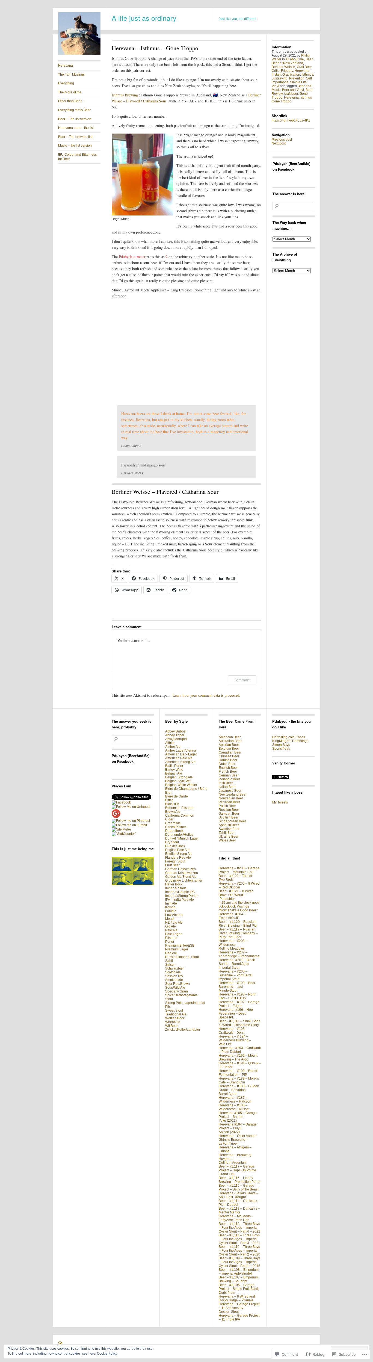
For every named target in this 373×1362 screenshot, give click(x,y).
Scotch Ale (173, 972)
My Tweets (280, 802)
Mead (169, 919)
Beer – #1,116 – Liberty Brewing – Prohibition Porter (239, 1180)
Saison (170, 965)
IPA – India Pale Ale (179, 900)
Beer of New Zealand (287, 63)
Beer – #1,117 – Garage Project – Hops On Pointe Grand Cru (237, 1170)
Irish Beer (226, 783)
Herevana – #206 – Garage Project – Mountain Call (239, 870)
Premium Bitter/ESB (179, 945)
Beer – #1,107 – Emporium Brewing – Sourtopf (239, 1279)
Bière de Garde (176, 796)
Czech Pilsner (175, 827)
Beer (309, 59)
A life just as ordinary (144, 18)
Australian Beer (230, 741)
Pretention (296, 78)
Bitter (169, 800)
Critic (275, 71)
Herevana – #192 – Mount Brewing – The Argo (238, 1057)
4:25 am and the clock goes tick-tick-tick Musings (239, 904)
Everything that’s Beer (74, 110)
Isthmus (307, 74)
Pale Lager (173, 934)
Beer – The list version (74, 119)
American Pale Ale (179, 758)
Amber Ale (172, 747)
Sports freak (281, 749)
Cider (169, 819)
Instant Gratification (286, 74)
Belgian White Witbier (181, 785)
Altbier (170, 743)
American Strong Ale (180, 762)
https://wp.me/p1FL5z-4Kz (291, 120)
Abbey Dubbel (176, 731)
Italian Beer (227, 787)
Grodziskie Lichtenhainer (183, 880)
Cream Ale (173, 823)
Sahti (169, 961)
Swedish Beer (229, 829)
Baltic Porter (174, 766)
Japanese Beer (230, 791)
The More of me (69, 92)
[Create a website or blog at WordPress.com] (60, 1343)
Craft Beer (304, 67)
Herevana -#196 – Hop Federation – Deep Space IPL (236, 1013)
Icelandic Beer (229, 779)
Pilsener (171, 938)
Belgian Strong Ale (179, 777)
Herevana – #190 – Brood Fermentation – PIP (238, 1073)
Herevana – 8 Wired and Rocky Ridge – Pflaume (237, 1298)
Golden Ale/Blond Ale (181, 877)
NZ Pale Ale (174, 922)
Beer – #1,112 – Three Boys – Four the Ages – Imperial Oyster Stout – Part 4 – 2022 (239, 1227)
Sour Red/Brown (177, 984)
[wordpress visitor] (280, 778)
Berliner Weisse (283, 67)
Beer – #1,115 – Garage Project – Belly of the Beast (238, 1187)
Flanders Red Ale (178, 857)
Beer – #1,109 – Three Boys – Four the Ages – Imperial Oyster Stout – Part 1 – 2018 (239, 1262)
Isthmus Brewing (125, 95)
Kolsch (170, 907)
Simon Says (281, 745)
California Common (179, 815)
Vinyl (275, 86)
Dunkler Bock (175, 846)
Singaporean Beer (232, 821)
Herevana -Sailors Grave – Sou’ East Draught (238, 1195)
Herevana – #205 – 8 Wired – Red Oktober (239, 885)
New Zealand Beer (233, 794)
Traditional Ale (176, 1014)
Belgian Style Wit (177, 781)
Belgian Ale (173, 773)
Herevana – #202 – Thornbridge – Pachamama (239, 954)
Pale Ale (171, 930)
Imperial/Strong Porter (181, 896)
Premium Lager (176, 949)
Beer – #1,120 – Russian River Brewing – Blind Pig (238, 923)
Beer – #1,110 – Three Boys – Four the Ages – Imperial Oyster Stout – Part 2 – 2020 (239, 1250)
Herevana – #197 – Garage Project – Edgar (239, 1004)
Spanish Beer (229, 825)
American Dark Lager (181, 754)
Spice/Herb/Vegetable (181, 995)
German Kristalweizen (181, 873)
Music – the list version (75, 145)
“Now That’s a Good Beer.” (238, 910)
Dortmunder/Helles (179, 835)
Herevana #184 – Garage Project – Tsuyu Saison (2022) (238, 1128)
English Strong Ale (179, 854)
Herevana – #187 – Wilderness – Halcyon (235, 1099)
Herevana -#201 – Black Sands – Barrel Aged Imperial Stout (237, 964)
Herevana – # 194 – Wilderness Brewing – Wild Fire (235, 1040)
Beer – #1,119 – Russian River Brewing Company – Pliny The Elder (238, 933)
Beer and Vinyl (293, 90)
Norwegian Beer (231, 798)
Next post (279, 143)
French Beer (228, 771)
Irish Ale (171, 903)
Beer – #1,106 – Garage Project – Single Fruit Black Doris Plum (239, 1289)
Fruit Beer (172, 865)
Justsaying (280, 78)
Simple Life (298, 82)
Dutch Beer (227, 764)
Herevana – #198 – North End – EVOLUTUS (237, 996)
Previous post (282, 139)
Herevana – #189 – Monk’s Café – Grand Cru (239, 1080)
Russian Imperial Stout (182, 957)
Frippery (287, 71)
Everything (66, 83)
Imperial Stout (175, 888)
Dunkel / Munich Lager (182, 838)
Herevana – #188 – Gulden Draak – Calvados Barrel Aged (239, 1090)
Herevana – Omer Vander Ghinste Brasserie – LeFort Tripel (238, 1139)
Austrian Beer (229, 745)
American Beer (230, 737)
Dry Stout (172, 842)
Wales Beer (227, 840)
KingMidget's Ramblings (290, 741)
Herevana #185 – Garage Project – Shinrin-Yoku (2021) (238, 1116)
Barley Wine (174, 770)
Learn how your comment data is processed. (206, 695)
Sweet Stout (174, 1010)
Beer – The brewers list (75, 137)
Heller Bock (173, 884)
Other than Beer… (71, 101)
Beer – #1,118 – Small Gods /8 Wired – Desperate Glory (239, 1023)
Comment (242, 680)
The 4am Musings (71, 74)
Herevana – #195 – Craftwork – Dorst (233, 1031)
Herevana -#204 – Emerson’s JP (232, 916)
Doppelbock (174, 831)
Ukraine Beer (228, 836)
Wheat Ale (172, 1022)
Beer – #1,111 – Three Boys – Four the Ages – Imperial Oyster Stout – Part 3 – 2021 (239, 1239)
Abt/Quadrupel (176, 739)
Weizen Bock (175, 1018)
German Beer (229, 775)
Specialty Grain (176, 991)
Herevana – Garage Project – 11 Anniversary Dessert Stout (239, 1308)
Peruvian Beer (229, 802)
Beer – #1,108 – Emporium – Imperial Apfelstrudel (239, 1271)
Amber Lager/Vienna (180, 750)
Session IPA (174, 976)
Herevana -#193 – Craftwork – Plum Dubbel (240, 1050)
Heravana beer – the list (76, 128)
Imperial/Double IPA (180, 892)
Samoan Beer (229, 814)
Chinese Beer (229, 756)
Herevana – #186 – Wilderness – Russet (234, 1107)
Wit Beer (171, 1026)
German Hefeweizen (180, 869)
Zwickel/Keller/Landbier (182, 1030)
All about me (294, 59)
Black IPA (172, 804)
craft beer (291, 94)
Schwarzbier (174, 968)
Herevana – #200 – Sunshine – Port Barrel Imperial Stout (235, 975)
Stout (169, 999)
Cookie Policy (107, 1353)
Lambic (170, 911)
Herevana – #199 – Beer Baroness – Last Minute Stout (237, 986)
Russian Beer (229, 810)
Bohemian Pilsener (179, 808)
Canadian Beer (230, 752)
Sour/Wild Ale (175, 987)
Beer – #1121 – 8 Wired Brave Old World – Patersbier (236, 895)
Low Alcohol (174, 915)
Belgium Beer (229, 749)
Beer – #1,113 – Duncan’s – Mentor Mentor (239, 1210)
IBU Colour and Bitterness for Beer (77, 157)
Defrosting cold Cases (288, 737)
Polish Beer (227, 806)
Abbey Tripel (174, 735)
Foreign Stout (175, 861)
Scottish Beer (228, 817)
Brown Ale (172, 812)
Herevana (65, 65)
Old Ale (170, 926)
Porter (169, 942)
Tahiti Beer (227, 833)
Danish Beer (228, 760)
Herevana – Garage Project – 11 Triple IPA (239, 1317)
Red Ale (171, 953)
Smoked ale (174, 980)
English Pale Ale (177, 850)
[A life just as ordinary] (79, 53)
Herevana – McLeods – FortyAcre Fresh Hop (236, 1218)
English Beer (228, 768)
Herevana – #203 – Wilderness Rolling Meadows (233, 944)
